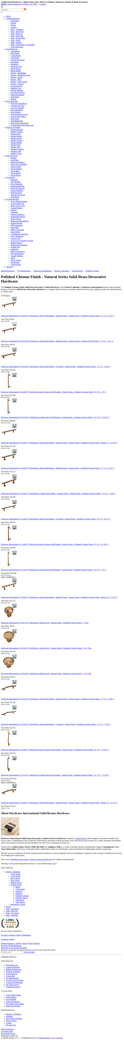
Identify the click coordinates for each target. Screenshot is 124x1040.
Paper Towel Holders (19, 164)
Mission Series (16, 883)
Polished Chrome (22, 896)
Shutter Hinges (16, 136)
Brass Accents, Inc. (18, 206)
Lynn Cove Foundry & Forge (22, 241)
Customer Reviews (13, 987)
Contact (9, 1023)
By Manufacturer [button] (12, 199)
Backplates (15, 21)
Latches (14, 27)
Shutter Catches (17, 132)
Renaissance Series (18, 904)
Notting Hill (15, 247)
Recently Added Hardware (11, 946)
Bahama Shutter (17, 130)
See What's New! (12, 985)
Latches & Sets (16, 86)
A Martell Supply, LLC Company (50, 1038)
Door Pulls (15, 119)
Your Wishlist (11, 999)
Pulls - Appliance (17, 29)
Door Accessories (17, 108)
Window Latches (17, 149)
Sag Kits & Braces (18, 93)
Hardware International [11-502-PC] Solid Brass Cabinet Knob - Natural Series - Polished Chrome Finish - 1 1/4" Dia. (46, 648)
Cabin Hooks (16, 56)
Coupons (42, 4)
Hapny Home (16, 219)
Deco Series (15, 878)
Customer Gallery (8, 939)
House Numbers (17, 191)
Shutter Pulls (15, 145)
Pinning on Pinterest (13, 1014)
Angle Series (15, 874)
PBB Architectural (18, 252)
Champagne (20, 889)
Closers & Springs (18, 60)
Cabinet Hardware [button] (13, 19)
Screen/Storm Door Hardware (22, 125)
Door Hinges (16, 112)
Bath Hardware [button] (12, 156)
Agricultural (15, 51)
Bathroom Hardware (14, 969)
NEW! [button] (8, 16)
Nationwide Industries (19, 245)
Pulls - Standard (12, 915)
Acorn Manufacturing (19, 201)
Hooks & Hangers (18, 162)
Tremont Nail (16, 265)
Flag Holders (16, 182)
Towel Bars (15, 171)
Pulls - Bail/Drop (17, 32)
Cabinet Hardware (13, 967)
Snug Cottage (16, 260)
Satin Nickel (20, 902)
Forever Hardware (18, 214)
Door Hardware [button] (12, 101)
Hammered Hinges (18, 217)
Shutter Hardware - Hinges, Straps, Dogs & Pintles (20, 943)
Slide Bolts (15, 97)
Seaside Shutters (17, 256)
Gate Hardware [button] (12, 49)
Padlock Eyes (16, 88)
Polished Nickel (22, 898)
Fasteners (14, 180)
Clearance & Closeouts (14, 980)
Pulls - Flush (15, 40)
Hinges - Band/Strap (18, 73)
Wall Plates (15, 197)
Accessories (10, 976)
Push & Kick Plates (18, 117)
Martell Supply (16, 243)
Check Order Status (13, 995)
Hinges (13, 23)
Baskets (14, 158)
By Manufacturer (12, 978)
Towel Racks (16, 175)
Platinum (19, 894)
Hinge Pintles (16, 71)
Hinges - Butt (16, 80)
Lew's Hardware (17, 236)
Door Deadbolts (17, 110)
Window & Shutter (13, 972)
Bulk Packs (15, 53)
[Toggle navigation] (2, 7)
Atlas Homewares (17, 204)
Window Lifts (16, 151)
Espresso (19, 891)
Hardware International (19, 221)
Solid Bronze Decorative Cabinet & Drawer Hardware (31, 859)
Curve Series (15, 876)
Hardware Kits (16, 66)
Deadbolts (14, 64)
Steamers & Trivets (18, 195)
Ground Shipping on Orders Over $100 (19, 4)
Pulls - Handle (16, 42)
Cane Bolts (15, 58)
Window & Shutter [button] (13, 127)
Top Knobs (15, 262)
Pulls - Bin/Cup (17, 34)
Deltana (14, 210)
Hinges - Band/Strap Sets (20, 75)
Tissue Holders (16, 169)
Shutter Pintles (16, 143)
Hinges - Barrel (16, 77)
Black (18, 887)
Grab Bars (15, 160)
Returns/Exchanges (13, 1006)
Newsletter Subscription (15, 1004)
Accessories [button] (10, 177)
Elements (14, 212)
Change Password (13, 1002)
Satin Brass (20, 900)
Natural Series (16, 885)
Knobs (13, 25)
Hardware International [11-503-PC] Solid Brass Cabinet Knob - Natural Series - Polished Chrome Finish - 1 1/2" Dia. (46, 674)
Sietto (13, 258)
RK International (17, 254)
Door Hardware (12, 965)
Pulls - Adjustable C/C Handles (23, 45)
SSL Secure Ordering (14, 1019)
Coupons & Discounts (14, 982)
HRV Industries (17, 225)
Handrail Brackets (17, 186)
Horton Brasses (16, 223)
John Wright (15, 232)
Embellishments (17, 121)
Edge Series (15, 880)
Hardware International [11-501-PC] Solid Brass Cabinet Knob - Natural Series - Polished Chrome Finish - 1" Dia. (45, 623)
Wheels (13, 99)
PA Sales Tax (11, 1025)
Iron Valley (15, 228)
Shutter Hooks (16, 138)
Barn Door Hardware (19, 103)
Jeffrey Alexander (17, 230)
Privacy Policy (11, 1021)
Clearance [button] (9, 267)
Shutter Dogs (16, 134)
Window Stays (16, 154)
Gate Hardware (12, 974)
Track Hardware (17, 47)
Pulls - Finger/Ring (18, 38)
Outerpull (14, 249)
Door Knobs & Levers (19, 114)
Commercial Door (17, 106)
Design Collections (13, 872)
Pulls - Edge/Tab (17, 36)
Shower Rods (16, 167)
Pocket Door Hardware (19, 123)
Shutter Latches (17, 140)
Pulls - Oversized (12, 913)
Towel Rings (15, 173)
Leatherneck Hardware (19, 234)
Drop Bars (15, 62)
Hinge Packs (15, 69)
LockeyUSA (15, 238)
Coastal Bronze (16, 208)
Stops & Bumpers (17, 95)
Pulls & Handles (17, 90)
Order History (11, 997)
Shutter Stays (16, 147)
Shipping (9, 1016)
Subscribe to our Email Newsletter (14, 948)
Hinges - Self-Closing (19, 82)
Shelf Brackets (16, 193)
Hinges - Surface (17, 84)
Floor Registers (16, 184)
